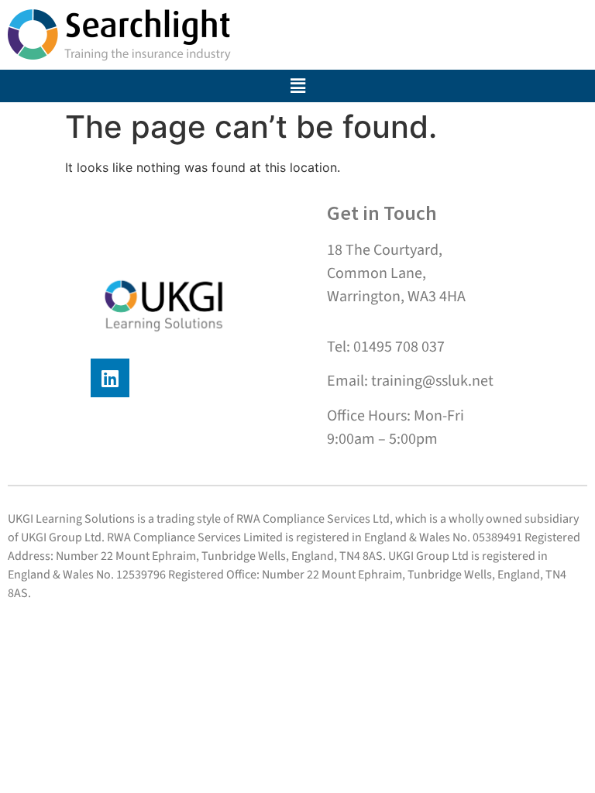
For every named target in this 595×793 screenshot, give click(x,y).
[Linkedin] (110, 378)
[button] (298, 85)
